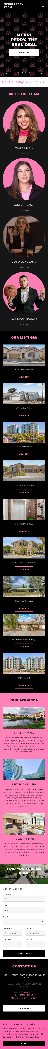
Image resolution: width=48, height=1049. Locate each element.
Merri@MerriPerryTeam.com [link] (24, 998)
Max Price (30, 940)
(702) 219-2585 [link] (27, 992)
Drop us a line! (24, 1008)
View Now (24, 377)
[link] (18, 7)
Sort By (6, 917)
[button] (43, 6)
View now (24, 415)
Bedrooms (8, 928)
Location (7, 894)
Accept (24, 1043)
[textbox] (12, 944)
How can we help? (24, 50)
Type (5, 906)
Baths (28, 928)
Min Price (7, 940)
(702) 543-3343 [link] (26, 995)
